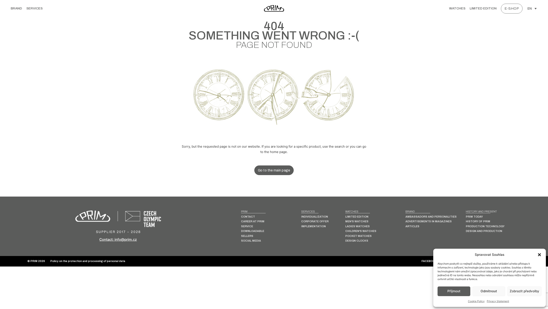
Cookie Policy (476, 301)
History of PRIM (478, 221)
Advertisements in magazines (428, 221)
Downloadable (252, 231)
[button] (539, 255)
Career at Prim (252, 221)
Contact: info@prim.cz (118, 239)
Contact (248, 216)
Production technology (485, 226)
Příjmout (453, 291)
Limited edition (483, 8)
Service (247, 226)
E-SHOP (512, 8)
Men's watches (356, 221)
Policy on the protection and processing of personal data (87, 261)
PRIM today (474, 216)
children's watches (360, 231)
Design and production (484, 231)
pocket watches (358, 236)
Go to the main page (274, 170)
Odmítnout (489, 291)
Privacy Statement (498, 301)
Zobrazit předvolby (524, 291)
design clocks (356, 240)
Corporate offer (315, 221)
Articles (412, 226)
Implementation (313, 226)
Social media (251, 240)
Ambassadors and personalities (431, 216)
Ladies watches (357, 226)
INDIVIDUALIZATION (314, 216)
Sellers (247, 236)
